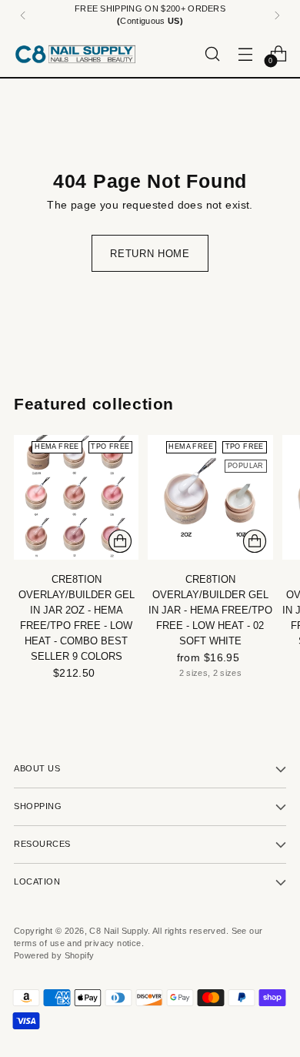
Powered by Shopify (54, 955)
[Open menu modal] (245, 53)
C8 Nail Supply (118, 930)
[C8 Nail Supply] (75, 54)
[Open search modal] (212, 53)
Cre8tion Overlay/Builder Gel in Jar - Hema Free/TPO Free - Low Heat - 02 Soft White (210, 610)
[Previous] (23, 15)
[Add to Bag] (120, 541)
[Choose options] (254, 541)
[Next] (277, 15)
